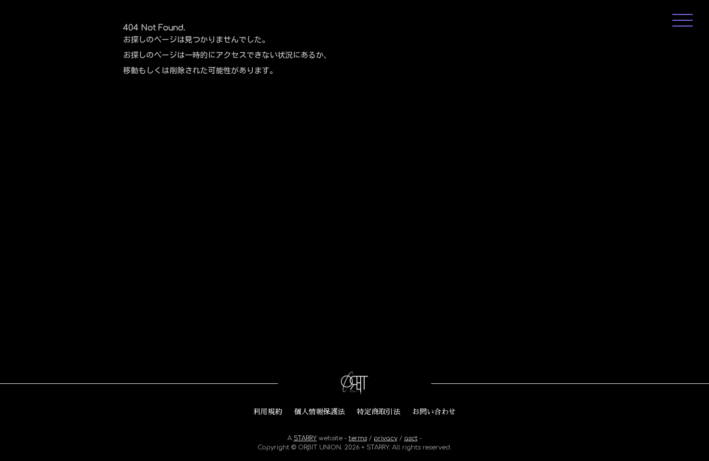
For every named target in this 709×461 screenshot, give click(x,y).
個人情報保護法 (319, 411)
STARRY (305, 438)
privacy (385, 438)
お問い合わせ (434, 411)
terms (358, 438)
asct (411, 438)
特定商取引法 (378, 411)
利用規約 (267, 411)
